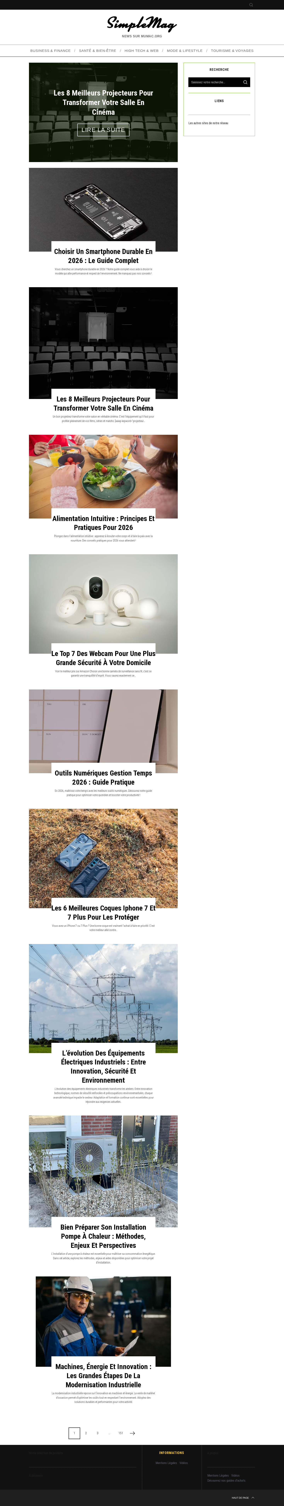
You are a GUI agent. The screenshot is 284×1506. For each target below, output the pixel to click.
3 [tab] (165, 110)
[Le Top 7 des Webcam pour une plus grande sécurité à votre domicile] (103, 604)
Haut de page (240, 1498)
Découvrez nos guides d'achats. (226, 1480)
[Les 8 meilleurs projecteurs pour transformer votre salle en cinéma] (103, 343)
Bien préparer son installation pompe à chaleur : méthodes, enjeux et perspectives (103, 1236)
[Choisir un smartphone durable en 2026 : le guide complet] (103, 210)
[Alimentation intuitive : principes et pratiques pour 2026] (103, 477)
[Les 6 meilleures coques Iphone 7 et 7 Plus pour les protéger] (103, 858)
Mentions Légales (166, 1463)
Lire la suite (103, 125)
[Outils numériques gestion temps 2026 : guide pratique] (103, 731)
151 (120, 1433)
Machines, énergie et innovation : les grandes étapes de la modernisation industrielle (103, 1375)
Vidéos (183, 1463)
